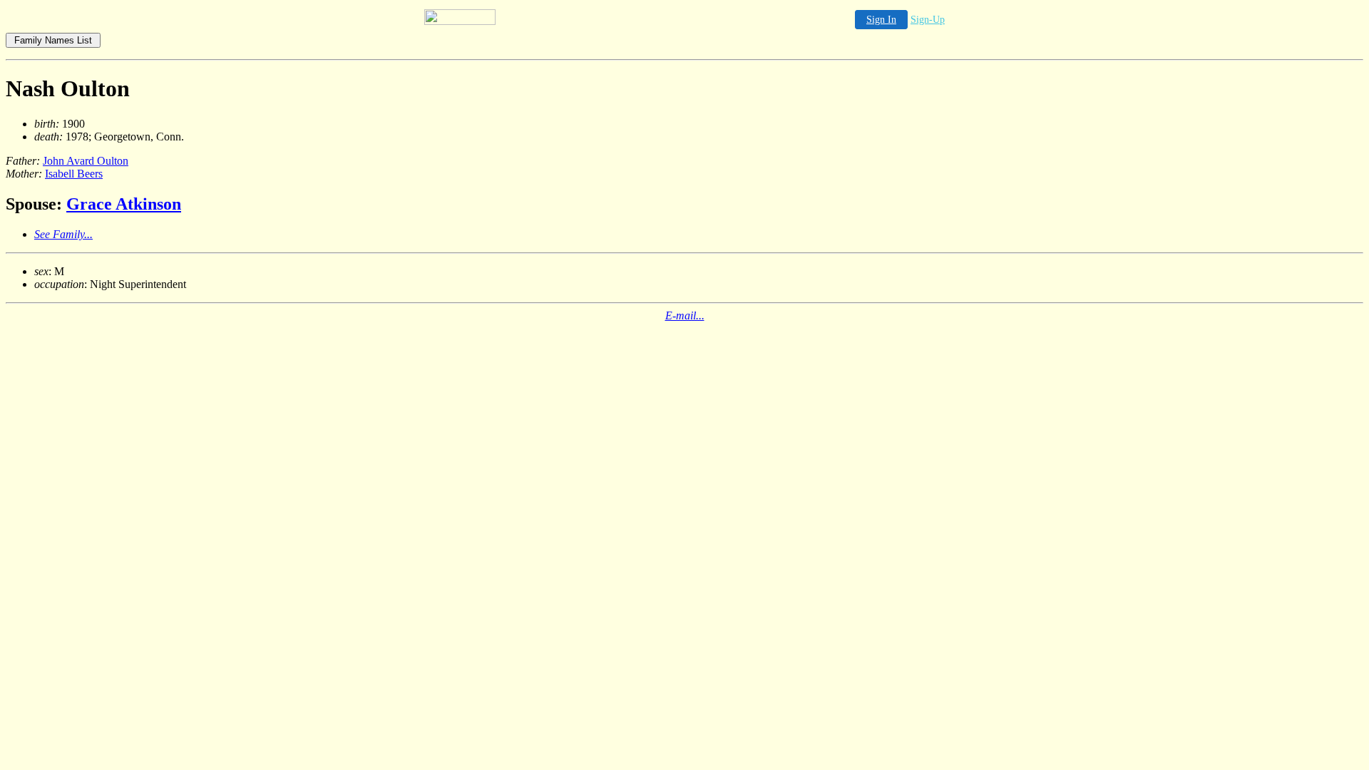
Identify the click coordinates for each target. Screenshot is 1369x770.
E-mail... (684, 315)
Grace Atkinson (123, 204)
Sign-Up (928, 19)
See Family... (63, 234)
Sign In (881, 19)
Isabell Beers (74, 174)
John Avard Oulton (85, 161)
